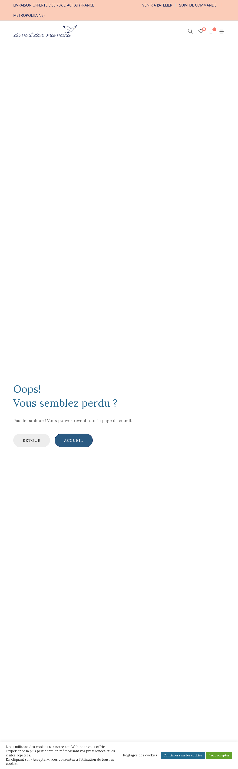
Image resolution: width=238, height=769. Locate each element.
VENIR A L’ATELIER (157, 5)
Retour (31, 440)
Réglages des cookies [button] (140, 755)
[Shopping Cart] (211, 31)
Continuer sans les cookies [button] (183, 755)
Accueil (73, 440)
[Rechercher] (190, 31)
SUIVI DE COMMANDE (198, 5)
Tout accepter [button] (219, 755)
